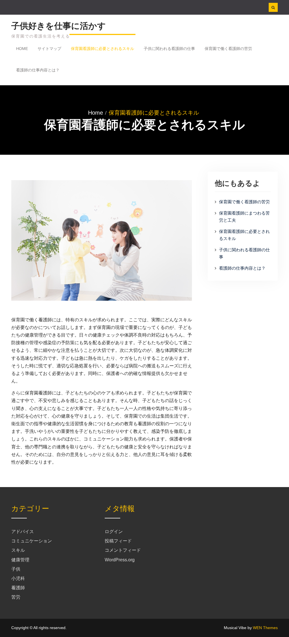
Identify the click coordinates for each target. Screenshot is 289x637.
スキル (18, 550)
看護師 (18, 587)
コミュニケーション (31, 540)
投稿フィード (118, 540)
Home (22, 48)
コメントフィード (123, 550)
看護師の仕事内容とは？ (38, 70)
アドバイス (22, 531)
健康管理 (20, 559)
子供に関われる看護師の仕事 (169, 48)
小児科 (18, 578)
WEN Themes (265, 627)
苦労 (15, 597)
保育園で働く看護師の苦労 (228, 48)
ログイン (114, 531)
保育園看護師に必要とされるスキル (102, 48)
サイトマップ (49, 48)
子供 (15, 569)
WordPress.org (120, 559)
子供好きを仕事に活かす (58, 25)
